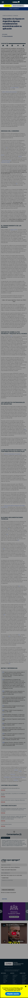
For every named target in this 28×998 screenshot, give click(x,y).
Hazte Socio (7, 5)
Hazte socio (13, 994)
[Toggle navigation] (3, 2)
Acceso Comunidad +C (18, 5)
